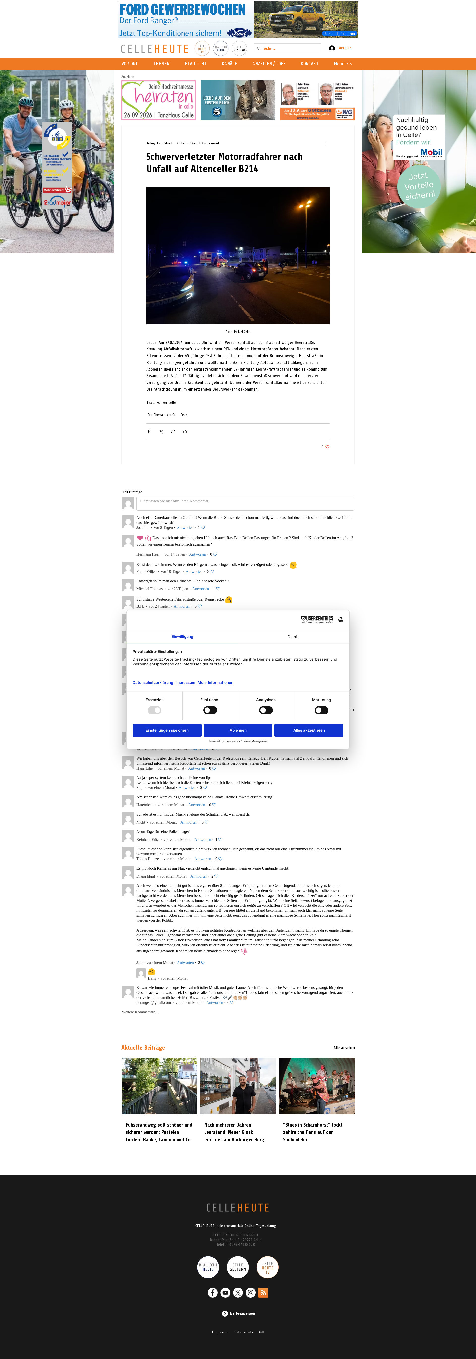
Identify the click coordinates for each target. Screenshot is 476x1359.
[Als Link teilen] (173, 431)
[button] (230, 64)
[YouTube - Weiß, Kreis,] (225, 1293)
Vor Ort (172, 415)
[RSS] (263, 1293)
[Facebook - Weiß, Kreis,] (213, 1293)
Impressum (220, 1332)
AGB (261, 1332)
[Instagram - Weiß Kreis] (251, 1293)
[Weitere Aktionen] (327, 143)
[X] (238, 1293)
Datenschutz (243, 1332)
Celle (184, 415)
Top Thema (155, 415)
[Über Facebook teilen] (148, 431)
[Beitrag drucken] (185, 431)
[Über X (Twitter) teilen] (160, 431)
